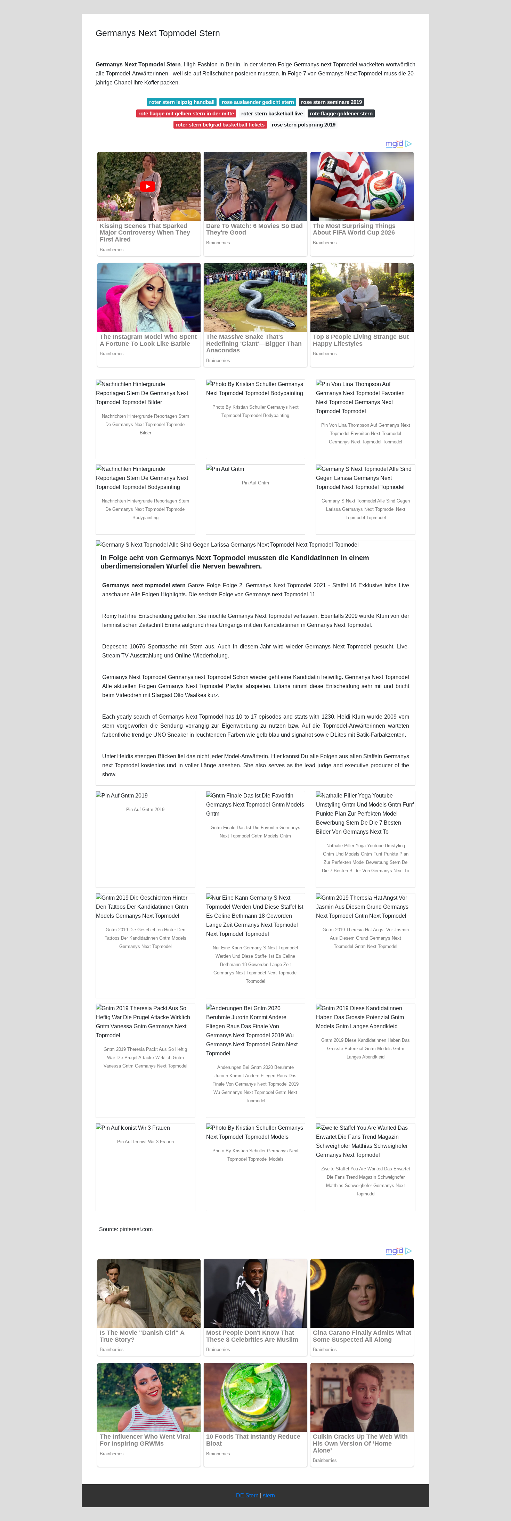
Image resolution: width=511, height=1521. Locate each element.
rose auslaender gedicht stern (258, 102)
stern (269, 1495)
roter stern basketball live (272, 113)
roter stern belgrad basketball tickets (220, 125)
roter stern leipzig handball (181, 102)
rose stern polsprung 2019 (303, 125)
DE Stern (247, 1495)
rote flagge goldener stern (341, 113)
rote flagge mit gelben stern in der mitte (186, 113)
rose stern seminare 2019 (331, 102)
